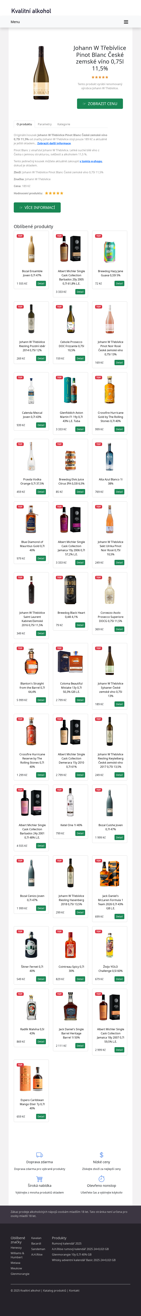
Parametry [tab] (45, 124)
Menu (15, 21)
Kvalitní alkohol (30, 1290)
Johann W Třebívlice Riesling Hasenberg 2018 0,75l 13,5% (71, 900)
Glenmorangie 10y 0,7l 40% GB (71, 1254)
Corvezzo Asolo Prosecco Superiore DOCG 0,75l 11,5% (110, 617)
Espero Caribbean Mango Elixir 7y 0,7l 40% (32, 1104)
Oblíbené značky (18, 1240)
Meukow (16, 1268)
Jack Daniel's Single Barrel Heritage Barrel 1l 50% (71, 1033)
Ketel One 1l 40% (71, 825)
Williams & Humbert (17, 1255)
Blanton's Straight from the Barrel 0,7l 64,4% (32, 688)
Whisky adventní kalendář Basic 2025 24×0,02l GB (84, 1260)
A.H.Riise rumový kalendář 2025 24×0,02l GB (80, 1249)
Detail (41, 283)
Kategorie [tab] (63, 124)
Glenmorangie (20, 1274)
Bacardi (36, 1243)
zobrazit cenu (102, 103)
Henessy (16, 1248)
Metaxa (15, 1263)
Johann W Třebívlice (105, 88)
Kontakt (74, 1290)
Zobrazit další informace (54, 143)
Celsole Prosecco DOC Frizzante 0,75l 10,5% (71, 346)
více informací (40, 207)
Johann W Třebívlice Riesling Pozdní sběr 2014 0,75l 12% (32, 346)
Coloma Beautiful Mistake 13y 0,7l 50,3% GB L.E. (71, 688)
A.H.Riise (36, 1254)
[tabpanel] (61, 165)
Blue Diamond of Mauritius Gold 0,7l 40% (32, 546)
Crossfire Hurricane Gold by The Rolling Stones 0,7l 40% (110, 417)
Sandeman (38, 1249)
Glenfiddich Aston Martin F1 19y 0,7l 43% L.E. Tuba (71, 417)
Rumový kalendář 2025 (67, 1243)
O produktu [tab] (24, 124)
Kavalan (36, 1238)
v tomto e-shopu (91, 161)
